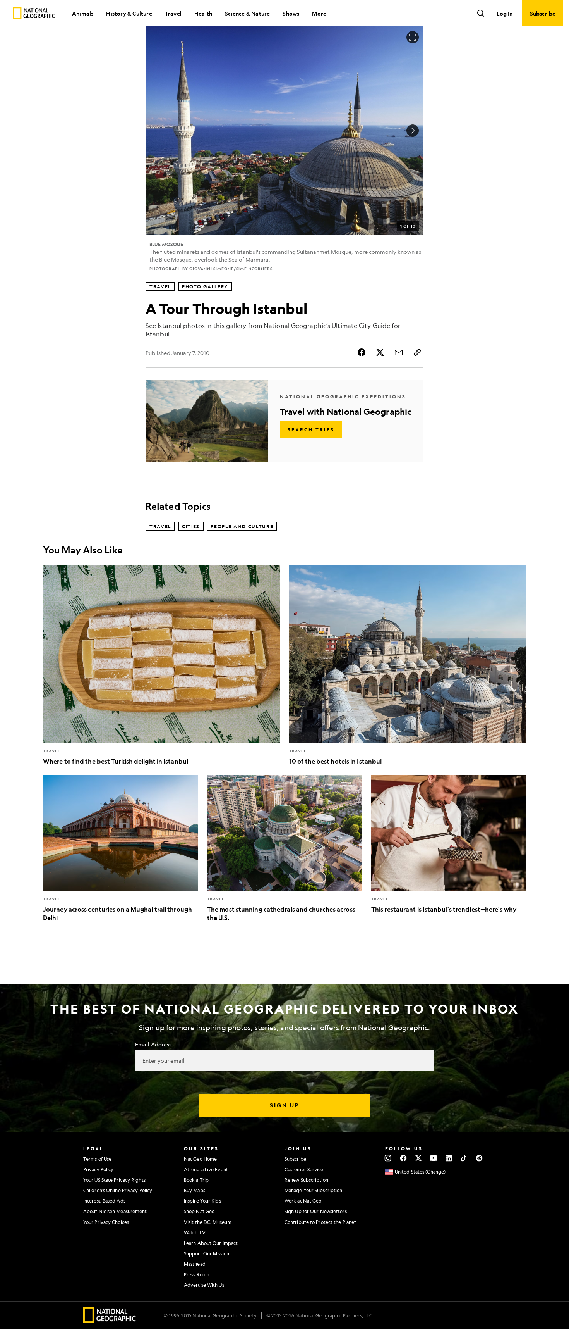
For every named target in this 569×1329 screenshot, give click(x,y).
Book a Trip (196, 1180)
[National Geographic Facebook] (403, 1158)
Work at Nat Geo (303, 1201)
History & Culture (129, 13)
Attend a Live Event (206, 1169)
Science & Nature (247, 13)
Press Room (196, 1274)
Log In (504, 13)
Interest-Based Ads (104, 1201)
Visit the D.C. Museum (207, 1222)
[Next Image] (412, 130)
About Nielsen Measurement (115, 1211)
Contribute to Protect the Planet (320, 1222)
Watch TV (195, 1232)
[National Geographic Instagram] (388, 1158)
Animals (82, 13)
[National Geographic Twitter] (418, 1158)
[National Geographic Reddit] (479, 1158)
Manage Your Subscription (313, 1190)
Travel (173, 13)
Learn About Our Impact (211, 1243)
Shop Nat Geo (199, 1211)
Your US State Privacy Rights (114, 1180)
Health (203, 13)
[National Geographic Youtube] (434, 1158)
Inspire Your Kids (202, 1201)
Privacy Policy (98, 1169)
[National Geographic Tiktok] (464, 1158)
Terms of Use (97, 1159)
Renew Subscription (306, 1180)
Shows (291, 13)
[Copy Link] (417, 352)
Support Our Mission (206, 1253)
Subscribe (295, 1159)
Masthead (195, 1264)
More (319, 13)
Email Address (153, 1044)
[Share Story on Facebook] (361, 352)
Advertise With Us (204, 1285)
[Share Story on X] (380, 352)
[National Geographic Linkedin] (449, 1158)
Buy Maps (194, 1190)
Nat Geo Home (200, 1159)
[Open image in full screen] (412, 37)
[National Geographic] (34, 13)
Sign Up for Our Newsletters (315, 1211)
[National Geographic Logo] (109, 1320)
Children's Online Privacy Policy (117, 1190)
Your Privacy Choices (106, 1222)
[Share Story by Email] (398, 352)
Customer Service (304, 1169)
